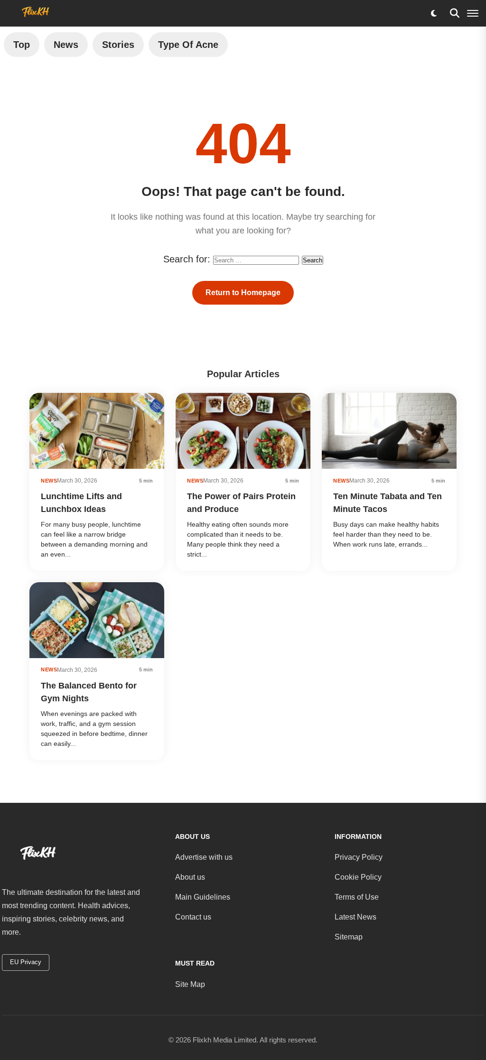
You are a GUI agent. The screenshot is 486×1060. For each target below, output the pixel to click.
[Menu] (472, 13)
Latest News (355, 917)
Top (21, 44)
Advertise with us (204, 857)
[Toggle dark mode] (433, 13)
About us (190, 877)
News (66, 44)
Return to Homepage (243, 292)
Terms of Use (357, 897)
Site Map (190, 984)
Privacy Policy (359, 857)
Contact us (193, 917)
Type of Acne (188, 44)
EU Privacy (25, 962)
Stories (118, 44)
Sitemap (349, 937)
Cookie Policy (358, 877)
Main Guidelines (202, 897)
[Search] (454, 13)
